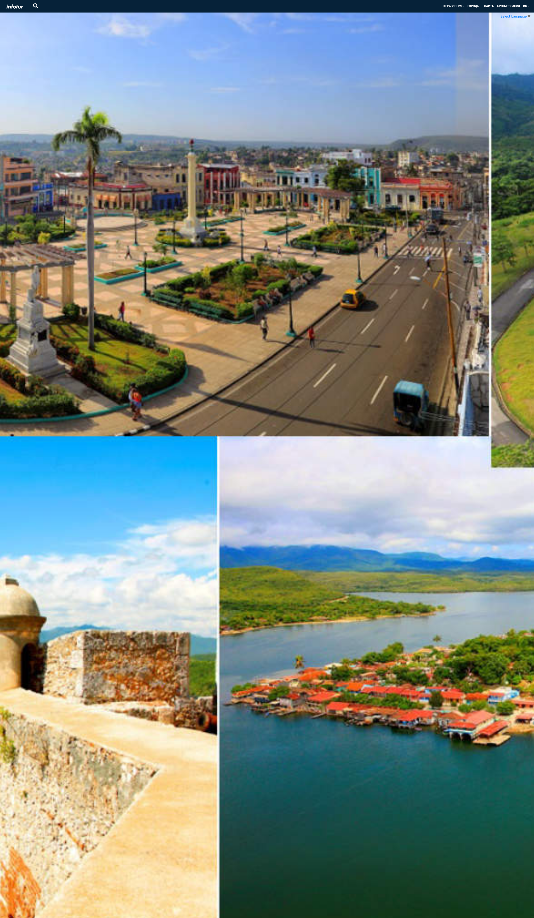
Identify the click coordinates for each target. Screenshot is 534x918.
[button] (453, 6)
